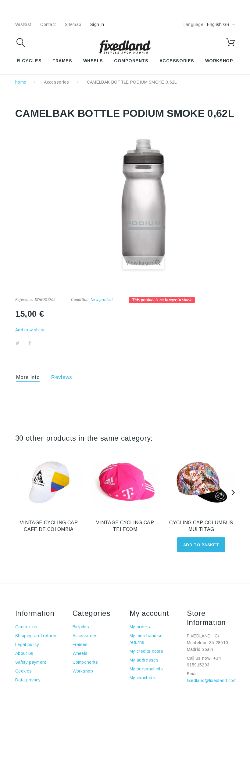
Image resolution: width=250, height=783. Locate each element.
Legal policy (27, 644)
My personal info (146, 668)
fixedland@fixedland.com (212, 680)
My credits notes (146, 651)
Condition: (80, 299)
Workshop (83, 671)
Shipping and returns (36, 635)
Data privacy (28, 679)
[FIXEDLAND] (125, 47)
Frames (80, 644)
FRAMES (62, 60)
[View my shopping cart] (230, 42)
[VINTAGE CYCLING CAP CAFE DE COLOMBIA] (48, 482)
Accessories (176, 60)
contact (48, 24)
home (20, 82)
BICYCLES (29, 60)
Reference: (24, 299)
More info (28, 377)
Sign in (97, 24)
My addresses (144, 660)
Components (85, 662)
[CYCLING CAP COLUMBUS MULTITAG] (201, 482)
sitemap (73, 24)
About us (24, 653)
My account (149, 613)
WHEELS (93, 60)
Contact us (26, 626)
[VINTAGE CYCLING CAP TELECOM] (125, 482)
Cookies (23, 671)
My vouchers (142, 677)
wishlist (23, 24)
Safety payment (30, 662)
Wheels (80, 653)
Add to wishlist (30, 329)
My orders (140, 626)
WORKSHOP (219, 60)
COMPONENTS (131, 60)
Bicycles (81, 626)
